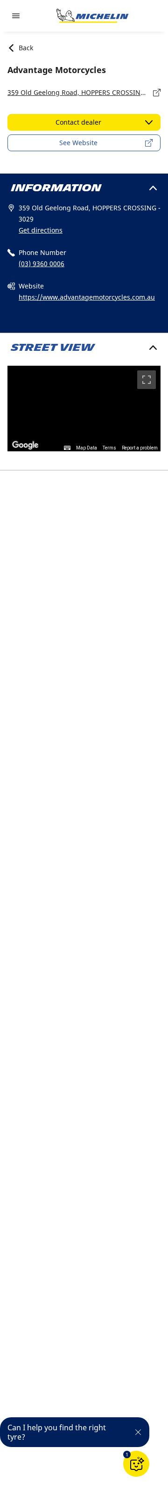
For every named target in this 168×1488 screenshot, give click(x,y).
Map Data (86, 447)
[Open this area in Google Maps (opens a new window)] (25, 445)
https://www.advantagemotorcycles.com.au (87, 297)
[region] (84, 409)
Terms (109, 447)
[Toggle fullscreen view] (146, 379)
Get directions (41, 230)
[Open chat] (136, 1464)
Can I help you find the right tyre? (56, 1432)
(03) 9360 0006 (41, 263)
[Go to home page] (92, 15)
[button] (127, 1454)
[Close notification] (138, 1432)
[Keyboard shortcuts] (67, 448)
